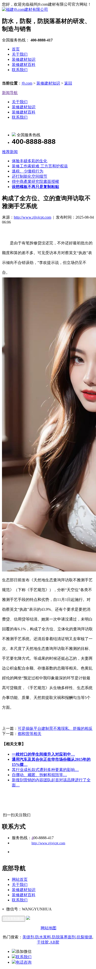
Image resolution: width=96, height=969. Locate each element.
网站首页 (20, 879)
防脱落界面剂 (64, 937)
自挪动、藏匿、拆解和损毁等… (39, 775)
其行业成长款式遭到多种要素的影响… (45, 770)
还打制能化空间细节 (29, 176)
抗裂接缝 (84, 937)
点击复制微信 (13, 918)
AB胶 (54, 942)
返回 (68, 83)
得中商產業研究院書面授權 (35, 181)
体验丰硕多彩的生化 (29, 161)
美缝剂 (28, 937)
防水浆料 (43, 937)
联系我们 (20, 70)
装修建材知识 (23, 59)
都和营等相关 (29, 734)
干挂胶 (43, 942)
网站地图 (48, 928)
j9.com (27, 83)
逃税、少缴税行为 (27, 171)
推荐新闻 (10, 152)
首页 (16, 49)
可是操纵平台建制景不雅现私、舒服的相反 (55, 728)
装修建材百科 (23, 64)
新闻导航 (10, 93)
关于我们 (20, 54)
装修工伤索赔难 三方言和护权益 (40, 166)
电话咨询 (24, 962)
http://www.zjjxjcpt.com (32, 217)
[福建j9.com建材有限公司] (25, 9)
